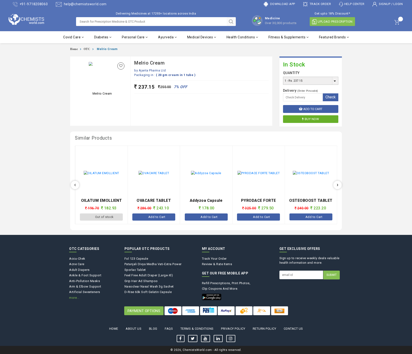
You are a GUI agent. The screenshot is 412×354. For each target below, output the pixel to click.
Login (398, 4)
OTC (87, 49)
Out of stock (314, 217)
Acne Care (76, 264)
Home (74, 49)
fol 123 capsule (136, 258)
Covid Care (72, 37)
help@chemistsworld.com (85, 4)
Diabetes (101, 37)
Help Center (354, 4)
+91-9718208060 (33, 4)
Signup (384, 4)
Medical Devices (200, 37)
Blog (153, 328)
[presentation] (75, 185)
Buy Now (312, 119)
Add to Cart (312, 109)
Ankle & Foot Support (85, 275)
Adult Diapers (79, 270)
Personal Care (133, 37)
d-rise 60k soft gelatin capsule (148, 292)
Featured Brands (333, 37)
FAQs (169, 328)
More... (74, 297)
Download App (282, 4)
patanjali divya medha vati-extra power (153, 264)
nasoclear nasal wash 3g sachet (149, 286)
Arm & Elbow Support (85, 286)
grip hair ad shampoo (141, 281)
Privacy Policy (233, 328)
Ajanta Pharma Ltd (152, 70)
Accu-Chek (77, 258)
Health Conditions (241, 37)
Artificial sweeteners (84, 292)
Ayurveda (166, 37)
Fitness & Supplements (287, 37)
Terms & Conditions (197, 328)
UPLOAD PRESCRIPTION (335, 21)
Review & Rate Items (217, 264)
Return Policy (264, 328)
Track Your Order (214, 258)
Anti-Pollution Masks (84, 281)
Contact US (293, 328)
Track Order (320, 4)
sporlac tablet (135, 270)
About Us (133, 328)
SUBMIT (331, 275)
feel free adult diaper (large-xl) (148, 275)
